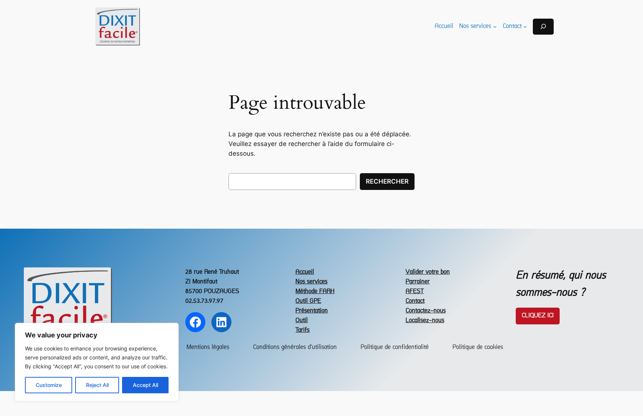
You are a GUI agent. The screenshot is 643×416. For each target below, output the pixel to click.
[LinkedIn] (221, 322)
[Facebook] (195, 322)
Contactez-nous (426, 311)
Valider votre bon (428, 272)
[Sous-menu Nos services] (495, 26)
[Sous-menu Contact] (525, 26)
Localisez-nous (425, 320)
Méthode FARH (315, 291)
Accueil (304, 272)
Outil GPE (308, 301)
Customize (49, 385)
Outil (301, 320)
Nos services (311, 282)
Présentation (311, 311)
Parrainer (418, 282)
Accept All (145, 385)
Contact (415, 301)
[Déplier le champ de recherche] (543, 27)
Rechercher (387, 181)
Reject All (97, 385)
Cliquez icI (538, 315)
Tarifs (302, 330)
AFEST (415, 291)
